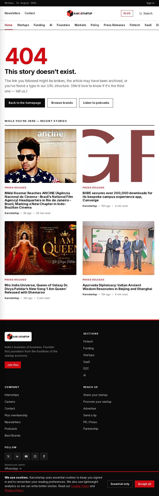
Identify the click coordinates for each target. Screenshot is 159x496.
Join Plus (12, 364)
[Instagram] (35, 456)
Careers (10, 401)
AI (51, 25)
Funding (39, 25)
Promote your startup (97, 401)
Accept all (144, 484)
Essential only (120, 484)
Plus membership (16, 415)
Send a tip (90, 415)
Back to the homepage (25, 102)
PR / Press (90, 422)
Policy (95, 25)
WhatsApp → (13, 468)
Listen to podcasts (96, 102)
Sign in (150, 3)
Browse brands (62, 102)
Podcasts (11, 428)
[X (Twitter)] (8, 456)
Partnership (90, 428)
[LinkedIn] (17, 456)
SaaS (148, 25)
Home (9, 25)
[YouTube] (26, 456)
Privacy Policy (14, 490)
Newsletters (12, 13)
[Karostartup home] (79, 13)
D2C (86, 368)
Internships (12, 394)
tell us (20, 91)
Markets (80, 25)
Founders (63, 25)
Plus (127, 13)
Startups (23, 25)
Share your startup (95, 394)
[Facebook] (44, 456)
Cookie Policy (80, 486)
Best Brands (13, 435)
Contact (30, 13)
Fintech (135, 25)
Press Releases (114, 25)
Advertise (89, 408)
